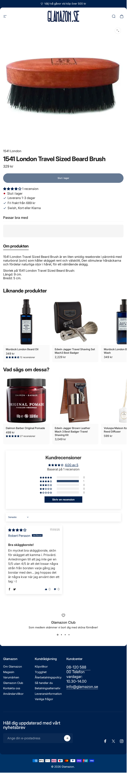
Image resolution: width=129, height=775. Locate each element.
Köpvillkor (41, 666)
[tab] (16, 247)
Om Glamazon (12, 666)
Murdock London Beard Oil (22, 349)
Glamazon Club (13, 683)
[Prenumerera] (67, 738)
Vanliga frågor (44, 699)
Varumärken (11, 677)
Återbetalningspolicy (48, 677)
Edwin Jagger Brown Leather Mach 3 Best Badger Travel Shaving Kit (72, 431)
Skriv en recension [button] (63, 499)
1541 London (12, 151)
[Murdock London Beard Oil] (26, 322)
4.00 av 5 (71, 465)
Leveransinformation (48, 693)
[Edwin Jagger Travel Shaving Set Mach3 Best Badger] (75, 322)
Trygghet (41, 672)
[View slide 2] (61, 635)
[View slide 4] (69, 635)
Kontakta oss (11, 688)
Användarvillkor (13, 693)
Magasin (8, 672)
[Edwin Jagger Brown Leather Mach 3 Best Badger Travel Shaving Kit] (75, 400)
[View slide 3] (65, 635)
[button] (12, 189)
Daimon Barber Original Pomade (25, 428)
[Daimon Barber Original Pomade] (26, 400)
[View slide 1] (58, 635)
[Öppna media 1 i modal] (118, 31)
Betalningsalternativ (47, 688)
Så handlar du (44, 683)
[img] (17, 530)
